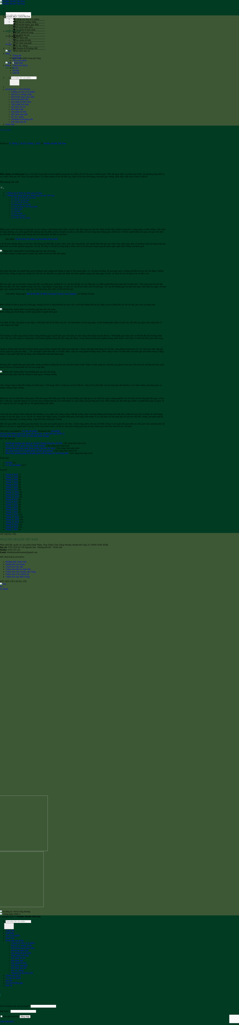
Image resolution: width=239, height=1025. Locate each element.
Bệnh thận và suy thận (22, 204)
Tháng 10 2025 (12, 497)
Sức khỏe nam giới (23, 43)
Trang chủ (16, 55)
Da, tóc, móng (21, 45)
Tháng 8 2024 (12, 527)
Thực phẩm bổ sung (24, 32)
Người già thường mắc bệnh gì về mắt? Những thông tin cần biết (34, 443)
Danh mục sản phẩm (15, 940)
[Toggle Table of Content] (2, 188)
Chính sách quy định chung (18, 576)
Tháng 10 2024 (12, 522)
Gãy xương (18, 213)
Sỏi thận (17, 211)
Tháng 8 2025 (12, 502)
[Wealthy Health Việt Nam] (12, 2)
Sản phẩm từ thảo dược (25, 29)
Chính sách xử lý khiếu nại (17, 574)
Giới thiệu (16, 58)
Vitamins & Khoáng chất (26, 48)
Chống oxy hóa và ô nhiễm (27, 19)
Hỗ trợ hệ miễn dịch (24, 27)
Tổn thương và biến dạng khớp (25, 207)
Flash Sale (18, 63)
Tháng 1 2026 (12, 489)
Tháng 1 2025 (12, 514)
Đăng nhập (25, 1017)
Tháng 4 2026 (12, 484)
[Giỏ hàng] (9, 53)
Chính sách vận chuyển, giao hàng (21, 572)
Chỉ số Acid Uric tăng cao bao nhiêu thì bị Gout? (36, 239)
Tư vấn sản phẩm (5, 130)
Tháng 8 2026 (12, 474)
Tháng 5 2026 (12, 482)
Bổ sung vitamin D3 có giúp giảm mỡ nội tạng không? (29, 451)
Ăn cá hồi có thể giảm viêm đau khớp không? (25, 446)
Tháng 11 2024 (12, 519)
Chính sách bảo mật (14, 567)
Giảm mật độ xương (22, 218)
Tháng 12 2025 (12, 492)
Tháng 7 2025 (12, 504)
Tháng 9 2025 (12, 499)
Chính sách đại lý (20, 65)
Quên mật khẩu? (7, 1021)
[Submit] (14, 82)
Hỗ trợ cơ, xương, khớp (26, 22)
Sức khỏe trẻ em (22, 35)
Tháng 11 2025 (12, 494)
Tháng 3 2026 (12, 487)
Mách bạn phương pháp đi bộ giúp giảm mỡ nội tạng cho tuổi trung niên (37, 453)
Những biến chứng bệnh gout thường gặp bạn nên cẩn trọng (30, 195)
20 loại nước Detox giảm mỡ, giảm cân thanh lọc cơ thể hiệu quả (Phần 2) (32, 433)
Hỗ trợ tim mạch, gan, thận (27, 24)
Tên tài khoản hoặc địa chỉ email (15, 1006)
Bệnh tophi (18, 209)
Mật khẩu (5, 1011)
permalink (55, 431)
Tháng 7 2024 (12, 529)
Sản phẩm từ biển (23, 40)
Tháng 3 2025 (12, 509)
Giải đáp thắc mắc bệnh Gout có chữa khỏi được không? (25, 436)
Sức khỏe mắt (22, 37)
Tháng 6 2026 (12, 479)
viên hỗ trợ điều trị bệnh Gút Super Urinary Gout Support (51, 294)
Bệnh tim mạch (20, 215)
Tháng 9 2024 (12, 524)
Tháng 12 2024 (12, 517)
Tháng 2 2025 (12, 512)
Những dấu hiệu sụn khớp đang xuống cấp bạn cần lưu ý (30, 448)
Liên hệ (15, 73)
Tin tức (15, 68)
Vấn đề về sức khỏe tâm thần (25, 198)
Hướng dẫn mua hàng (15, 564)
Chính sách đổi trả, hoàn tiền (18, 569)
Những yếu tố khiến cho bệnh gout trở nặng (24, 193)
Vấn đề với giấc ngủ (21, 200)
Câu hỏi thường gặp (14, 983)
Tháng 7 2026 (12, 477)
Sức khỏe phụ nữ (22, 50)
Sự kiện (15, 70)
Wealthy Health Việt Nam (55, 143)
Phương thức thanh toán (16, 562)
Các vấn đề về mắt (21, 202)
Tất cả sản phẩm (19, 60)
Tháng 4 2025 (12, 507)
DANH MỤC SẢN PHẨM (18, 89)
